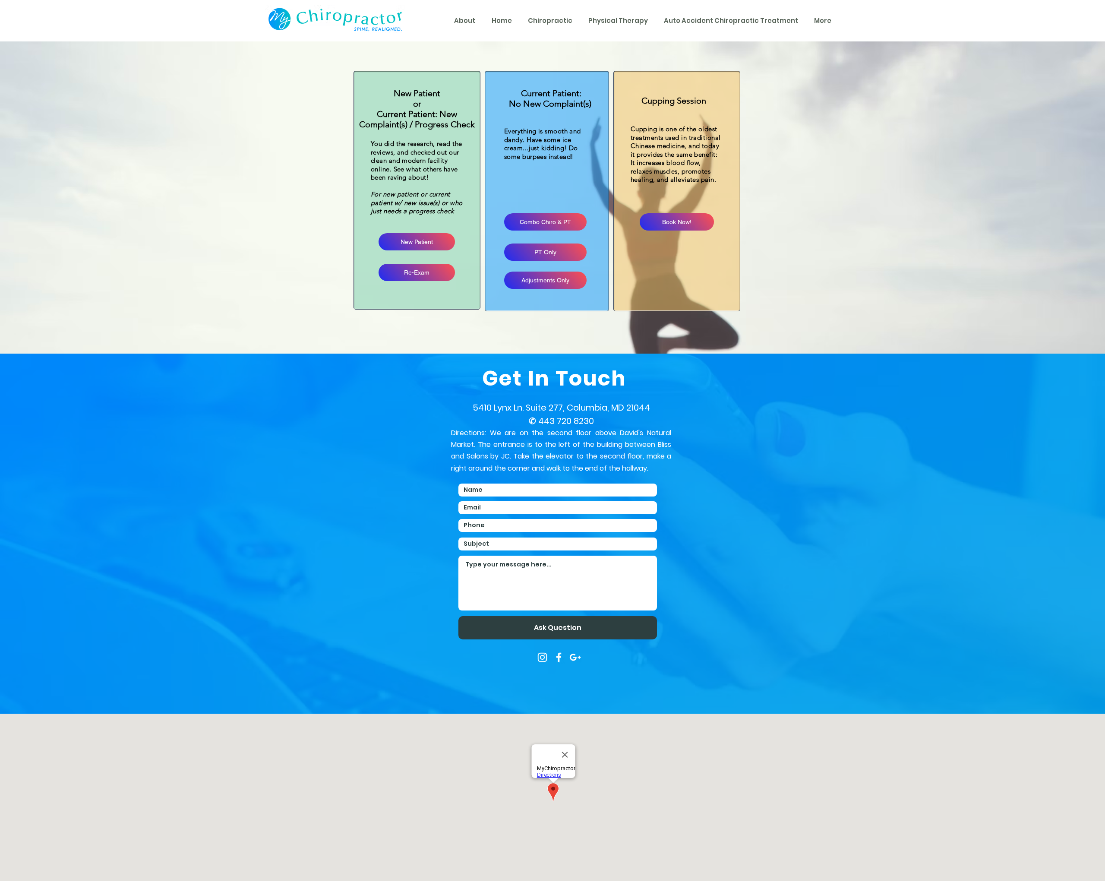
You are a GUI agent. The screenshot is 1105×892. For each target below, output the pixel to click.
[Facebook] (558, 657)
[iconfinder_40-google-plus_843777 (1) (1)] (575, 657)
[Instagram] (542, 657)
